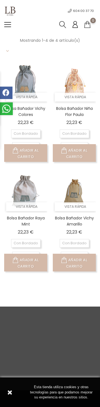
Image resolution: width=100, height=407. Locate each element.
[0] (87, 25)
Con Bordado (26, 133)
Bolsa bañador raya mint (26, 221)
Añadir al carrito (28, 153)
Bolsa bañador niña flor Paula (74, 111)
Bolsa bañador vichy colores (25, 111)
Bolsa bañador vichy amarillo (74, 221)
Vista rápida (27, 97)
